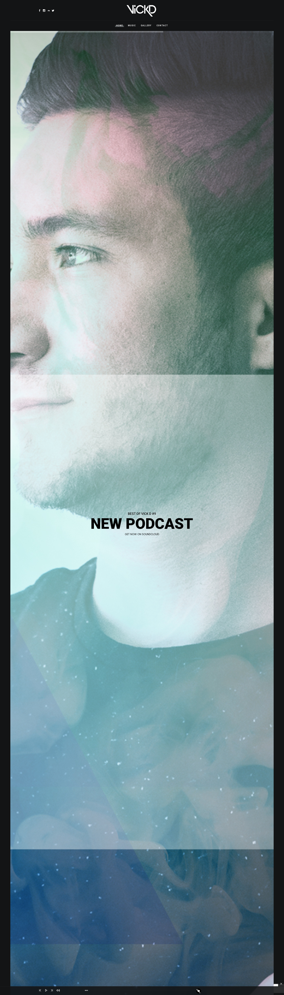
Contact (162, 25)
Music (132, 25)
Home (119, 25)
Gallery (146, 25)
